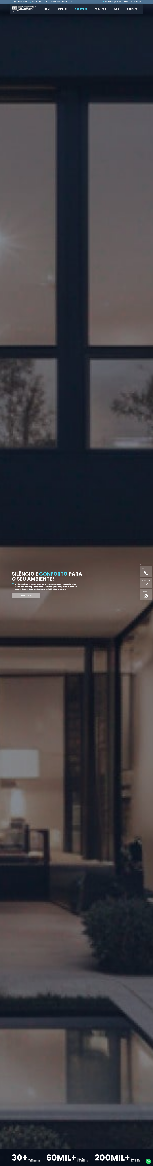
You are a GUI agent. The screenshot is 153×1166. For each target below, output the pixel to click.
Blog (116, 9)
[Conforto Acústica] (24, 9)
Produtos (81, 9)
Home (47, 9)
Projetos (100, 9)
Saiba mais (26, 595)
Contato (132, 9)
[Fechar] (140, 564)
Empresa (63, 9)
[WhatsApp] (148, 1161)
